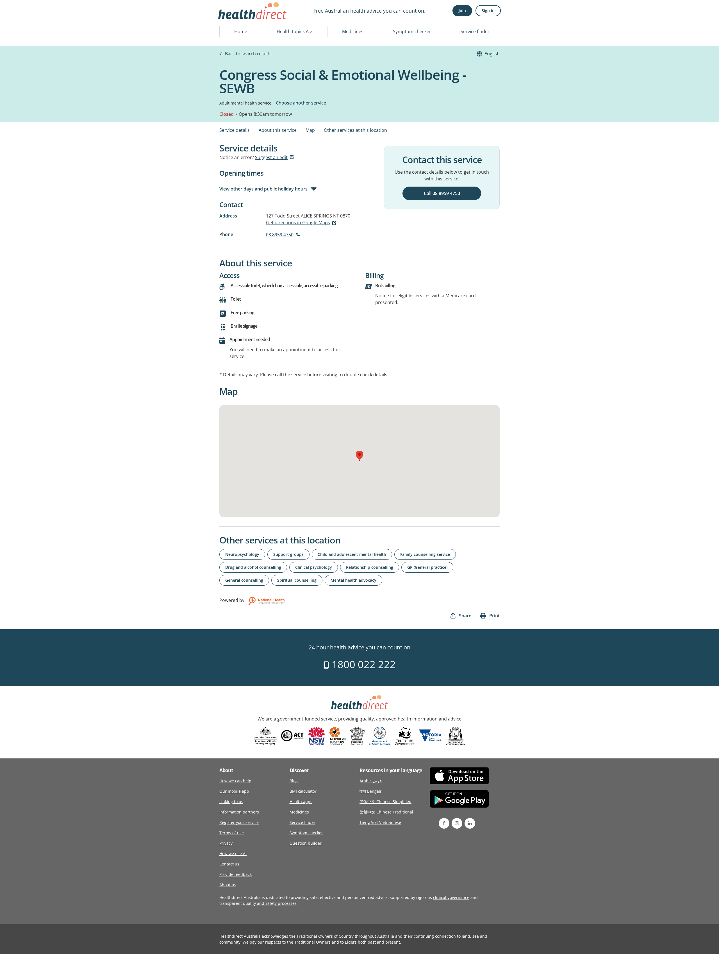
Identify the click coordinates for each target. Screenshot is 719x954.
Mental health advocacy (353, 580)
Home (240, 31)
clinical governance (451, 897)
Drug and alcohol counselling (253, 567)
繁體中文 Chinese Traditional (386, 812)
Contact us (229, 864)
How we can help (235, 780)
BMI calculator (303, 791)
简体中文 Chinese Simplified (385, 801)
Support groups (288, 554)
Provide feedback (235, 874)
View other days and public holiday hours (263, 189)
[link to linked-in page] (470, 823)
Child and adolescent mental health (352, 554)
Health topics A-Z (295, 31)
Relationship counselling (369, 567)
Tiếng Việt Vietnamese (380, 822)
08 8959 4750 (279, 235)
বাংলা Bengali (370, 791)
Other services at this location (355, 130)
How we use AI (233, 853)
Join (462, 10)
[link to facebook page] (444, 823)
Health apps (301, 801)
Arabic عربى (371, 780)
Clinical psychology (313, 567)
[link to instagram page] (457, 823)
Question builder (306, 843)
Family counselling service (425, 554)
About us (227, 884)
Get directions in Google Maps (298, 222)
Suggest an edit (271, 157)
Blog (294, 780)
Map (310, 130)
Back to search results (248, 54)
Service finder (475, 31)
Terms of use (231, 832)
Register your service (239, 822)
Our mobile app (234, 791)
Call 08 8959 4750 (442, 193)
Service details (234, 130)
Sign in (488, 10)
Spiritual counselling (297, 580)
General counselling (244, 580)
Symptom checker (412, 31)
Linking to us (231, 801)
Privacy (226, 843)
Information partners (239, 812)
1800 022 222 (362, 664)
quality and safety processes (270, 903)
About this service (278, 130)
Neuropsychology (242, 554)
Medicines (352, 31)
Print (494, 616)
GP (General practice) (427, 567)
